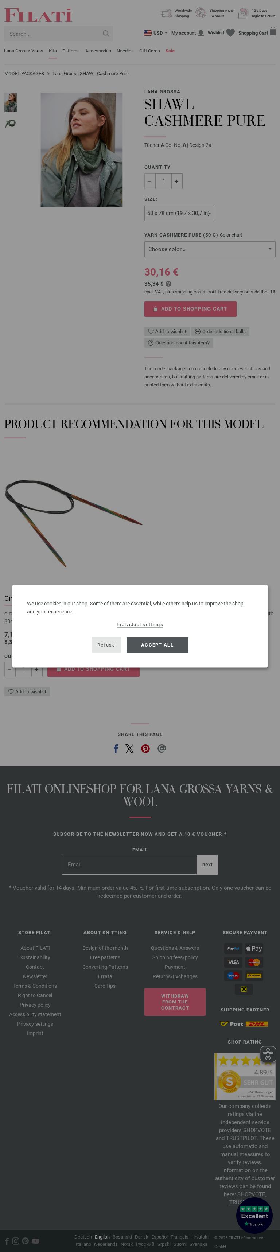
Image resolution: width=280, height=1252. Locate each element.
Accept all (157, 645)
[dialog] (140, 626)
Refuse (106, 645)
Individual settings (140, 624)
